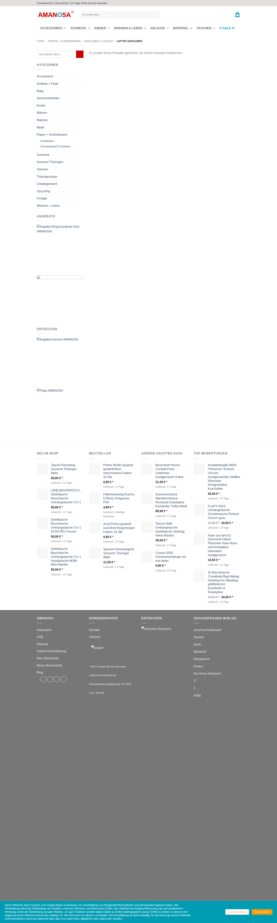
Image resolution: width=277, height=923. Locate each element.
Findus (198, 666)
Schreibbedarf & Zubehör (55, 146)
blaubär (199, 637)
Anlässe (157, 28)
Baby (40, 91)
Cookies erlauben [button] (262, 912)
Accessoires (51, 28)
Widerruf (42, 644)
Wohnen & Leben (128, 28)
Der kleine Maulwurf (207, 673)
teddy (197, 695)
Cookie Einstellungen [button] (237, 912)
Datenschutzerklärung (51, 651)
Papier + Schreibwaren (64, 41)
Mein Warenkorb (48, 658)
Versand (94, 637)
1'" (195, 680)
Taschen (204, 28)
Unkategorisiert (47, 184)
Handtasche (202, 659)
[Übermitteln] (157, 15)
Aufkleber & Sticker (98, 41)
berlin (197, 644)
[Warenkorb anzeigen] (237, 14)
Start (41, 41)
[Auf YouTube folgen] (238, 3)
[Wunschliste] (227, 14)
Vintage (42, 198)
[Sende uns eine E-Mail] (235, 3)
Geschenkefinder (48, 98)
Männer (42, 113)
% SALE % (226, 28)
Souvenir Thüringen (50, 162)
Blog (40, 672)
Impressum (44, 630)
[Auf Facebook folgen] (227, 3)
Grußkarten (47, 140)
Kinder (100, 28)
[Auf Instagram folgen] (231, 3)
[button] (218, 14)
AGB (40, 637)
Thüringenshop (47, 176)
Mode (40, 127)
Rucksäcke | (63, 3)
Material (181, 28)
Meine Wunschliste (49, 665)
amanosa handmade (207, 630)
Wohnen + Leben (48, 205)
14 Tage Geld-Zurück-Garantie (89, 3)
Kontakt (94, 630)
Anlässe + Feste (47, 83)
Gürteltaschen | (46, 3)
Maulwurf (200, 651)
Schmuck (78, 28)
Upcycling (43, 191)
